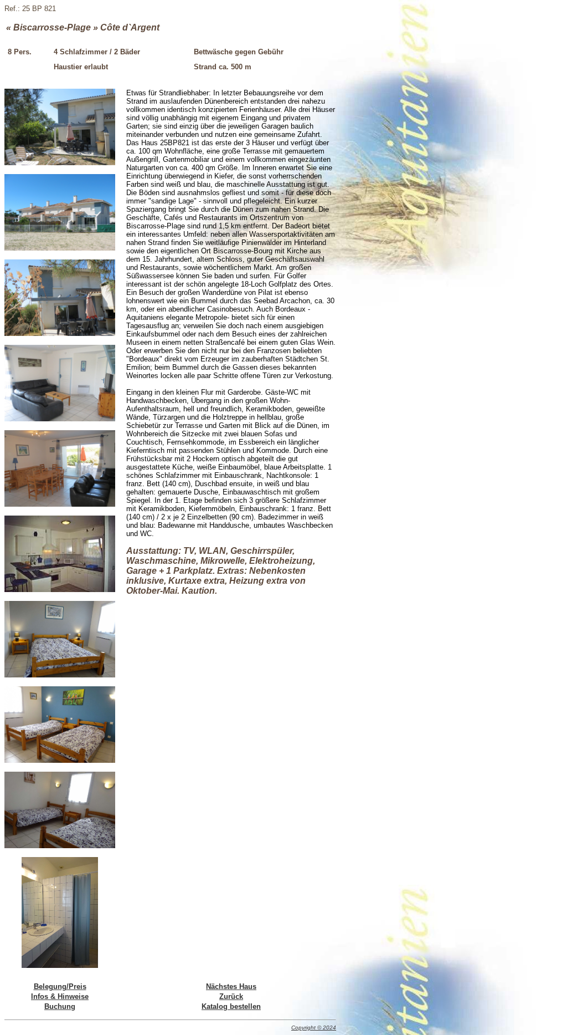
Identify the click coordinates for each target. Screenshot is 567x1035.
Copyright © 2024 (313, 1027)
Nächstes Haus (231, 986)
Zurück (231, 996)
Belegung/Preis (60, 986)
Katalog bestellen (231, 1006)
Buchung (59, 1006)
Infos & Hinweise (60, 996)
